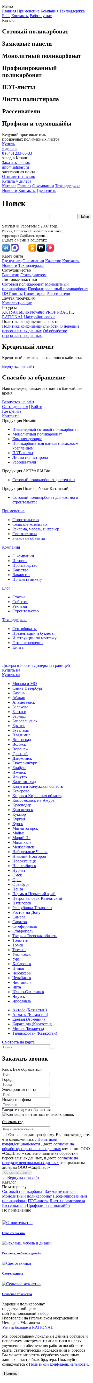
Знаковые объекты (28, 538)
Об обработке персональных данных (34, 333)
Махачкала (21, 842)
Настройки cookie (39, 317)
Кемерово (20, 791)
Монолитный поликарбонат (37, 434)
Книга (18, 647)
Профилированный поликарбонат (58, 289)
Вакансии (10, 275)
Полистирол (34, 293)
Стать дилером (33, 275)
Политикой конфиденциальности (29, 1141)
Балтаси (19, 711)
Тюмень (19, 950)
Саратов (19, 921)
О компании (43, 186)
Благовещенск (24, 721)
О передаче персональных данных (40, 328)
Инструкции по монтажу (34, 638)
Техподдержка (72, 11)
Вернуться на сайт (18, 366)
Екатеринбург (24, 763)
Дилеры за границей (52, 665)
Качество (53, 261)
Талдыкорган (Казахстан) (34, 1033)
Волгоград (21, 739)
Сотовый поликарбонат (23, 284)
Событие (20, 601)
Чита (16, 987)
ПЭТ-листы (12, 293)
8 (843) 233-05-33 (17, 153)
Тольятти (20, 940)
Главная (9, 11)
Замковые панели (60, 1191)
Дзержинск (22, 758)
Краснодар (21, 805)
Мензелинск (23, 847)
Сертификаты (24, 628)
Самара (18, 917)
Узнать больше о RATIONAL (27, 1327)
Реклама (19, 606)
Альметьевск (23, 702)
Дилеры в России (17, 665)
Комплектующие (17, 303)
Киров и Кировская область (36, 795)
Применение (28, 11)
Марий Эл (21, 837)
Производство (24, 565)
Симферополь (24, 926)
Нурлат (18, 870)
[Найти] (53, 1048)
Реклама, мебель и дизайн (21, 1253)
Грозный (20, 753)
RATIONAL (12, 317)
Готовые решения (27, 642)
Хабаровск (21, 964)
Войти (36, 406)
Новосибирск (24, 865)
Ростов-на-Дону (26, 912)
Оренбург (20, 884)
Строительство (25, 519)
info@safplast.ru (15, 167)
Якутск (18, 996)
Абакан (18, 697)
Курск (17, 823)
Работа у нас (41, 15)
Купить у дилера (16, 181)
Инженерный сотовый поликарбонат (45, 429)
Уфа (16, 959)
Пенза (17, 889)
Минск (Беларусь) (28, 1028)
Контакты (20, 15)
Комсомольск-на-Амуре (33, 800)
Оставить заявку (17, 1172)
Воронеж (20, 749)
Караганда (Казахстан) (32, 1024)
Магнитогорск (25, 828)
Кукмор (19, 814)
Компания (49, 11)
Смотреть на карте (18, 1042)
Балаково (20, 707)
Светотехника (24, 533)
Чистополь (21, 982)
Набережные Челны (30, 851)
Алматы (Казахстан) (30, 1014)
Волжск (19, 744)
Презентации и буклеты (33, 633)
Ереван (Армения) (28, 1019)
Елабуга (19, 767)
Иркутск (19, 777)
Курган (18, 819)
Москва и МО (24, 683)
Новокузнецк (24, 861)
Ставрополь (22, 931)
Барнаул (19, 716)
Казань (18, 693)
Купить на (11, 670)
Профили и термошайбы (48, 1205)
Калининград (24, 781)
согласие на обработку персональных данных (38, 1146)
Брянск (18, 725)
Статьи (18, 597)
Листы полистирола (30, 457)
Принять (10, 1373)
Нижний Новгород (29, 856)
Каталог (9, 186)
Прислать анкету (27, 579)
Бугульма (20, 730)
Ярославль (21, 1001)
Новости (9, 190)
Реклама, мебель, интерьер (35, 529)
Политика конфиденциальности (30, 326)
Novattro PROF (43, 312)
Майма (18, 833)
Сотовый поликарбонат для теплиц (43, 480)
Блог (6, 15)
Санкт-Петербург (27, 688)
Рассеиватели (58, 293)
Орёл (16, 879)
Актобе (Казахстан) (29, 1010)
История (19, 560)
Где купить (46, 190)
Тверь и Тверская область (34, 935)
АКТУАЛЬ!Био (15, 312)
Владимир (21, 735)
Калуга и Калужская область (37, 786)
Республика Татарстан (32, 907)
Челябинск (21, 978)
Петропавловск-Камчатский (37, 898)
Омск (17, 875)
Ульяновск (21, 954)
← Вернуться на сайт (21, 1177)
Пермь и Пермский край (34, 893)
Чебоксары (22, 973)
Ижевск (19, 772)
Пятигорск (21, 903)
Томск (17, 945)
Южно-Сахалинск (28, 992)
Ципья (18, 968)
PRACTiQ (66, 312)
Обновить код (13, 1122)
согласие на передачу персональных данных (40, 1160)
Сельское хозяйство (29, 524)
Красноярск (22, 809)
